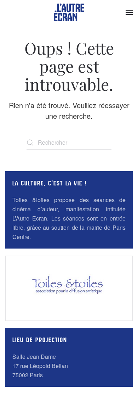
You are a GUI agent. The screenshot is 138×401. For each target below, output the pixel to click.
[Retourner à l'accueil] (69, 12)
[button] (129, 12)
